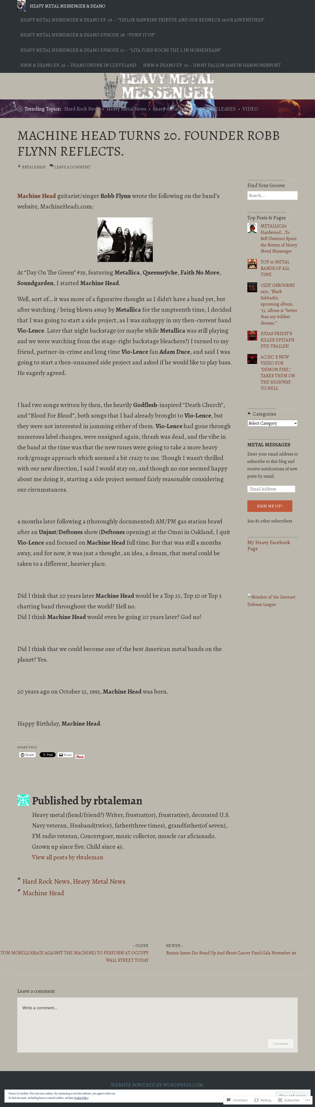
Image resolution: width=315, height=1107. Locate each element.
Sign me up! (270, 506)
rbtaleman (34, 167)
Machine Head (43, 893)
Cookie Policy (81, 1098)
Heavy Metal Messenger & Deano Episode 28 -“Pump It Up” (87, 35)
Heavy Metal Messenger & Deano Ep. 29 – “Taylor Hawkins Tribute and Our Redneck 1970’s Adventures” (142, 20)
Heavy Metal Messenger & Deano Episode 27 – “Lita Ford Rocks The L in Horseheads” (120, 50)
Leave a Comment (72, 167)
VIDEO (250, 108)
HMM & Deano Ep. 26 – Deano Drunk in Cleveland (78, 65)
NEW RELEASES (217, 108)
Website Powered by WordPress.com (156, 1085)
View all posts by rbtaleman (67, 857)
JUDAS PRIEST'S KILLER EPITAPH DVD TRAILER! (278, 340)
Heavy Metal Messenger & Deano (67, 6)
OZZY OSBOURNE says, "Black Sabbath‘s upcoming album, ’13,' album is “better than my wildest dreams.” (279, 304)
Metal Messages (268, 445)
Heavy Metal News (126, 108)
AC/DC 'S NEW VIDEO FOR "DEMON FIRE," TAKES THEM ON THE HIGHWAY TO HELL (278, 372)
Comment (280, 1044)
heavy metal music (172, 108)
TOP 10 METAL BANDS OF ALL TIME (275, 268)
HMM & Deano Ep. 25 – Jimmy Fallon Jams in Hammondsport (212, 65)
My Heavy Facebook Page (268, 545)
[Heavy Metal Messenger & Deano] (157, 86)
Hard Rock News (82, 108)
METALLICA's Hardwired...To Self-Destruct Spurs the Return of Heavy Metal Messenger (279, 238)
